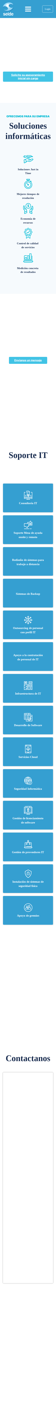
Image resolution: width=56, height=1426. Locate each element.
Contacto (43, 950)
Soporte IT (28, 1347)
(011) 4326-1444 (28, 1387)
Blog (28, 1352)
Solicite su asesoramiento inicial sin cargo (28, 76)
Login (47, 9)
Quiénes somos (28, 1324)
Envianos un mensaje (28, 360)
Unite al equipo (28, 1329)
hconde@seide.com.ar (28, 1392)
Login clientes (28, 1369)
